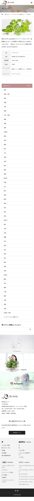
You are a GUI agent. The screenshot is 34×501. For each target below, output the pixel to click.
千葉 (5, 228)
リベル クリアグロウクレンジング (26, 466)
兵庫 (5, 233)
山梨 (5, 270)
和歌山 (5, 275)
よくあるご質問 (6, 445)
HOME (2, 442)
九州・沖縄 (7, 115)
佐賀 (5, 140)
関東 (5, 98)
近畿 (5, 102)
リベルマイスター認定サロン (9, 20)
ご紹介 (7, 462)
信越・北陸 (7, 94)
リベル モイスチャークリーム (26, 479)
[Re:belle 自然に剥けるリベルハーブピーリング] (8, 2)
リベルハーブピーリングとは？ (8, 466)
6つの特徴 (4, 475)
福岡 (5, 144)
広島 (5, 216)
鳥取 (5, 203)
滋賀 (5, 304)
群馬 (5, 199)
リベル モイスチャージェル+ (26, 476)
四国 (5, 111)
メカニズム (4, 469)
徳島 (5, 266)
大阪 (5, 300)
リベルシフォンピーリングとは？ (8, 480)
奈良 (5, 283)
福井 (5, 296)
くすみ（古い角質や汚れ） (24, 453)
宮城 (5, 157)
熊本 (5, 165)
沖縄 (5, 123)
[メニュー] (31, 2)
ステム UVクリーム (24, 484)
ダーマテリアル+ (23, 474)
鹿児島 (5, 178)
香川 (5, 258)
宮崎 (5, 174)
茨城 (5, 182)
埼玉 (5, 207)
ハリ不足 (21, 457)
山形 (5, 161)
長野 (5, 254)
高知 (5, 245)
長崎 (5, 127)
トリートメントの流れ (7, 472)
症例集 (3, 450)
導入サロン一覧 (6, 447)
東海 (5, 90)
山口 (5, 186)
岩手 (5, 148)
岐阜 (5, 262)
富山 (5, 249)
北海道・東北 (7, 312)
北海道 (5, 132)
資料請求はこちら (17, 432)
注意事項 (4, 477)
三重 (5, 291)
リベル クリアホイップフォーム (26, 470)
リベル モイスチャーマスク (26, 481)
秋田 (5, 136)
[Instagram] (15, 490)
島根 (5, 195)
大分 (5, 153)
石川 (5, 241)
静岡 (5, 287)
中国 (5, 106)
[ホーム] (2, 14)
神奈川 (5, 220)
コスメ (24, 462)
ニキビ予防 (21, 450)
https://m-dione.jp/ (16, 73)
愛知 (5, 279)
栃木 (5, 190)
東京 (5, 211)
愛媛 (5, 237)
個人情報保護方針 (6, 455)
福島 (5, 169)
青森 (5, 119)
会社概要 (4, 453)
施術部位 (25, 442)
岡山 (5, 224)
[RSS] (18, 490)
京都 (5, 308)
